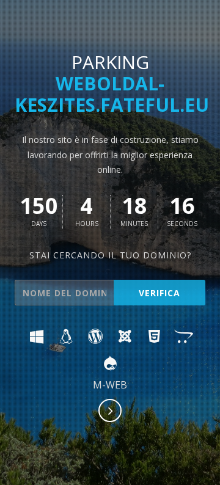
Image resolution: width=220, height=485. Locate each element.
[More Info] (111, 411)
